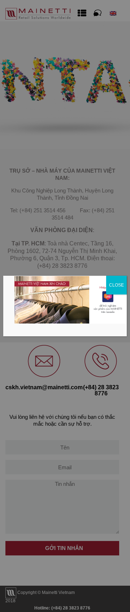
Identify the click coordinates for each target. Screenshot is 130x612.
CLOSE (116, 285)
